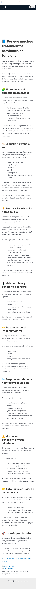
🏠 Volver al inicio (8, 566)
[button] (4, 7)
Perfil (32, 7)
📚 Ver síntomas (7, 569)
